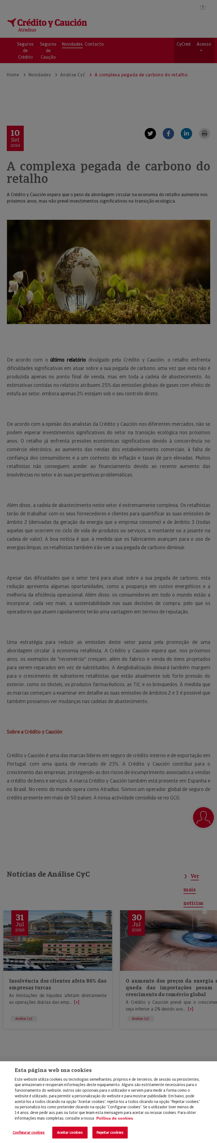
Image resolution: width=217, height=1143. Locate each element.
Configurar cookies (29, 1132)
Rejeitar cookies (110, 1132)
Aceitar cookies (70, 1132)
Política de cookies (114, 1118)
